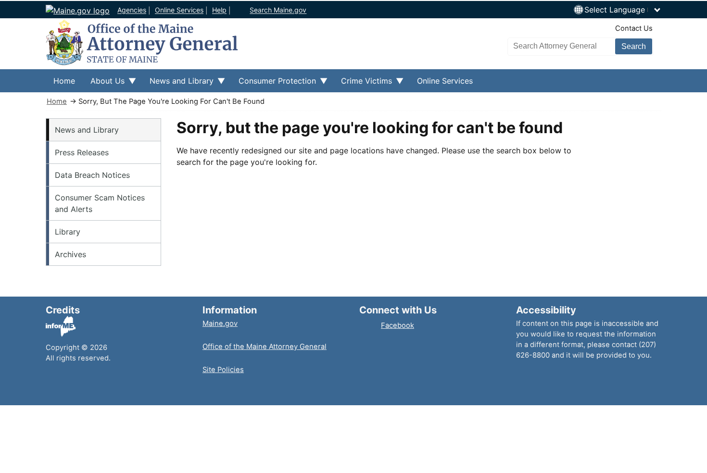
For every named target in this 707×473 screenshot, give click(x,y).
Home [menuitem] (64, 81)
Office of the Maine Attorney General (264, 346)
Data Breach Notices (92, 175)
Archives (70, 254)
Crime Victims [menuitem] (362, 84)
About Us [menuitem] (104, 84)
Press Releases (82, 152)
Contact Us (634, 28)
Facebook (397, 325)
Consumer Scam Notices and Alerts (100, 203)
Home (57, 101)
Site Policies (223, 369)
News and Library (87, 130)
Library (67, 231)
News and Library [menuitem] (178, 84)
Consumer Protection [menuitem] (273, 84)
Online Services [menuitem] (445, 81)
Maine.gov (220, 323)
